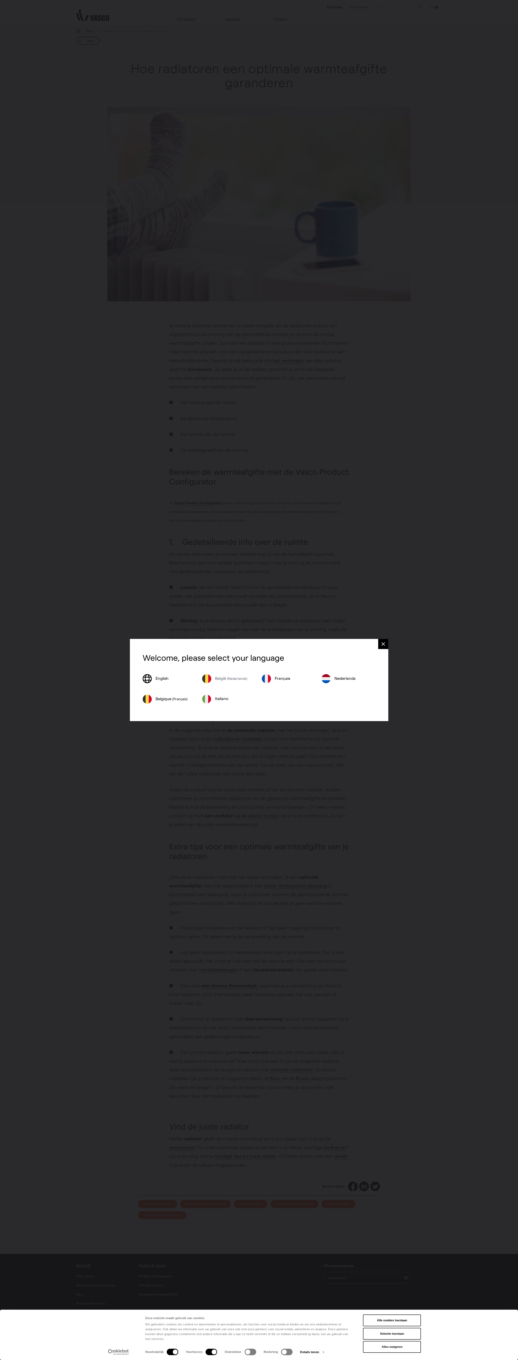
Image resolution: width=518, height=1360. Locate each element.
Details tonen (309, 1352)
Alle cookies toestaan (392, 1320)
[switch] (211, 1352)
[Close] (383, 644)
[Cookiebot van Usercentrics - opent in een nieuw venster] (118, 1352)
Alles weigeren (392, 1346)
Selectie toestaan (392, 1333)
